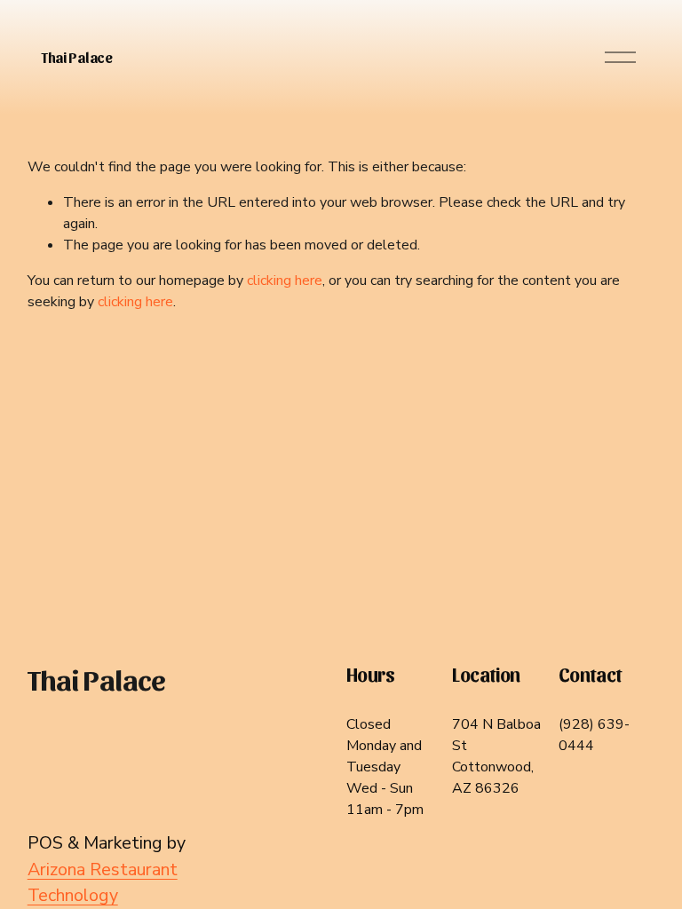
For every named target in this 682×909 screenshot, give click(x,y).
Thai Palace (76, 57)
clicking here (284, 280)
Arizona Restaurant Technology (103, 883)
